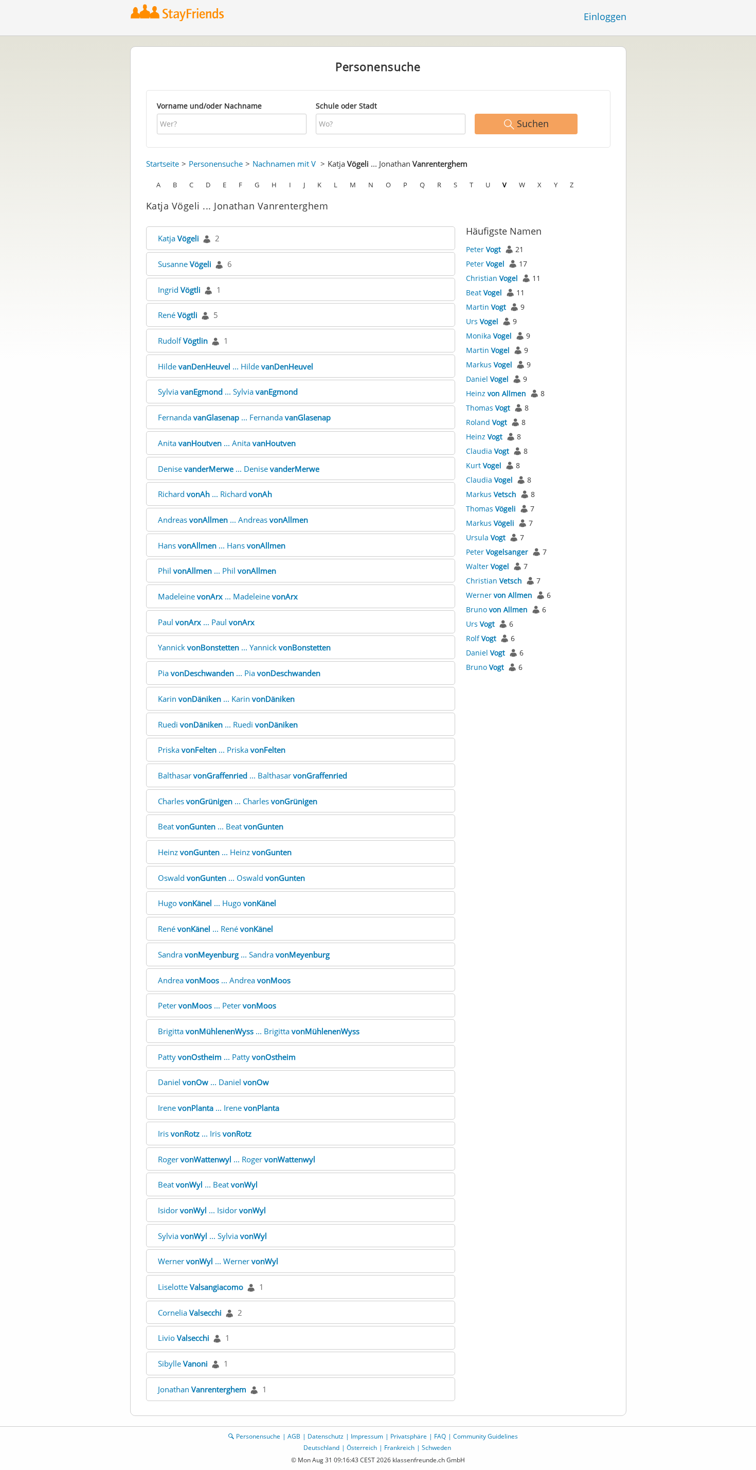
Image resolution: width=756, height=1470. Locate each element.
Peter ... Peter (217, 1005)
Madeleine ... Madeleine (228, 596)
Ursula (486, 537)
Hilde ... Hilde (235, 366)
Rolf (481, 638)
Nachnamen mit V (284, 163)
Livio (183, 1338)
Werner (499, 595)
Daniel (487, 379)
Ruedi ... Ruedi (228, 724)
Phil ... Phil (217, 570)
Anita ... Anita (227, 443)
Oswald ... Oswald (231, 878)
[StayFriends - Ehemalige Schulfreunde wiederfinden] (179, 12)
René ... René (215, 929)
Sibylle (183, 1363)
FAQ (440, 1436)
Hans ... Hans (221, 545)
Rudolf (183, 340)
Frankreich (399, 1447)
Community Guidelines (485, 1436)
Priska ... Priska (221, 750)
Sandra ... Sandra (244, 954)
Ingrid (179, 290)
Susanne (184, 264)
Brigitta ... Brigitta (258, 1031)
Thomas (488, 408)
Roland (486, 422)
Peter (483, 249)
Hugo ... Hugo (217, 903)
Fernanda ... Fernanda (244, 417)
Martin (486, 307)
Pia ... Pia (239, 673)
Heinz (496, 393)
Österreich (362, 1447)
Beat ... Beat (220, 826)
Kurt (483, 465)
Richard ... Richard (215, 494)
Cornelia (190, 1312)
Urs (482, 321)
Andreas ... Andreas (233, 520)
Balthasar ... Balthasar (252, 775)
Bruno (497, 609)
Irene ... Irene (218, 1108)
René (177, 315)
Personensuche (216, 163)
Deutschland (321, 1447)
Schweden (436, 1447)
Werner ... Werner (218, 1261)
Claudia (487, 451)
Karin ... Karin (226, 699)
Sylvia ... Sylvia (228, 391)
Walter (487, 566)
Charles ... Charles (237, 801)
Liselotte (200, 1287)
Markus (489, 364)
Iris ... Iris (204, 1133)
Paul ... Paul (206, 622)
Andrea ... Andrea (224, 980)
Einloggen (605, 16)
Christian (492, 278)
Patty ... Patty (227, 1057)
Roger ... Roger (236, 1159)
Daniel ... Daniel (213, 1082)
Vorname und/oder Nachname (209, 106)
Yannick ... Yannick (244, 647)
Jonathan (202, 1389)
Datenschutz (326, 1436)
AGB (293, 1436)
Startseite (162, 163)
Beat (484, 292)
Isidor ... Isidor (212, 1210)
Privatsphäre (408, 1436)
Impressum (367, 1436)
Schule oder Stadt (346, 106)
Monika (489, 336)
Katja (178, 238)
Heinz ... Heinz (225, 852)
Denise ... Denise (238, 469)
